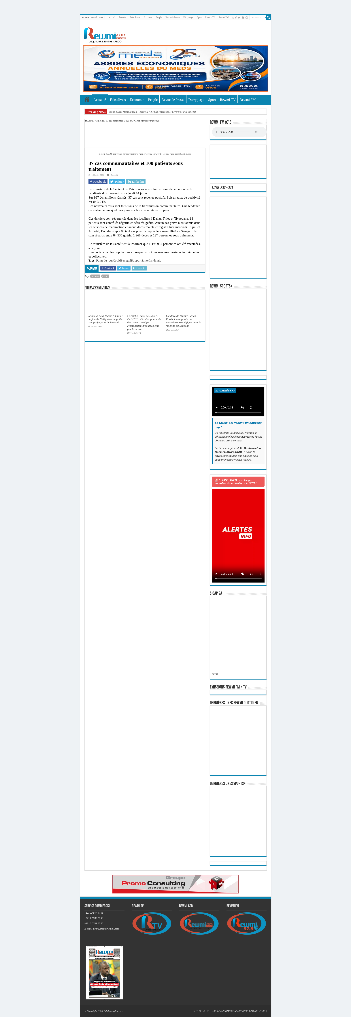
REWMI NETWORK (255, 1011)
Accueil (111, 17)
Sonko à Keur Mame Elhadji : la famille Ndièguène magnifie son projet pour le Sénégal (152, 111)
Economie (148, 17)
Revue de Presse (172, 17)
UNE (105, 276)
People (159, 17)
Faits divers (135, 17)
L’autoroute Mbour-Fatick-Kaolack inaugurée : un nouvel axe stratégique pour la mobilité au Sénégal (183, 320)
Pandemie (155, 260)
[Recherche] (268, 17)
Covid (117, 260)
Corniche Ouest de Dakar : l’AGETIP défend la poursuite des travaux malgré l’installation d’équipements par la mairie (144, 322)
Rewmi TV (210, 17)
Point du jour (104, 260)
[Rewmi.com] (106, 34)
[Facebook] (236, 17)
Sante (145, 260)
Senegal (126, 260)
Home (90, 120)
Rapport (136, 260)
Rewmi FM (224, 17)
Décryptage (188, 17)
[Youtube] (242, 17)
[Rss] (232, 17)
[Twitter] (239, 17)
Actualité (122, 17)
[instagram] (246, 17)
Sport (199, 17)
